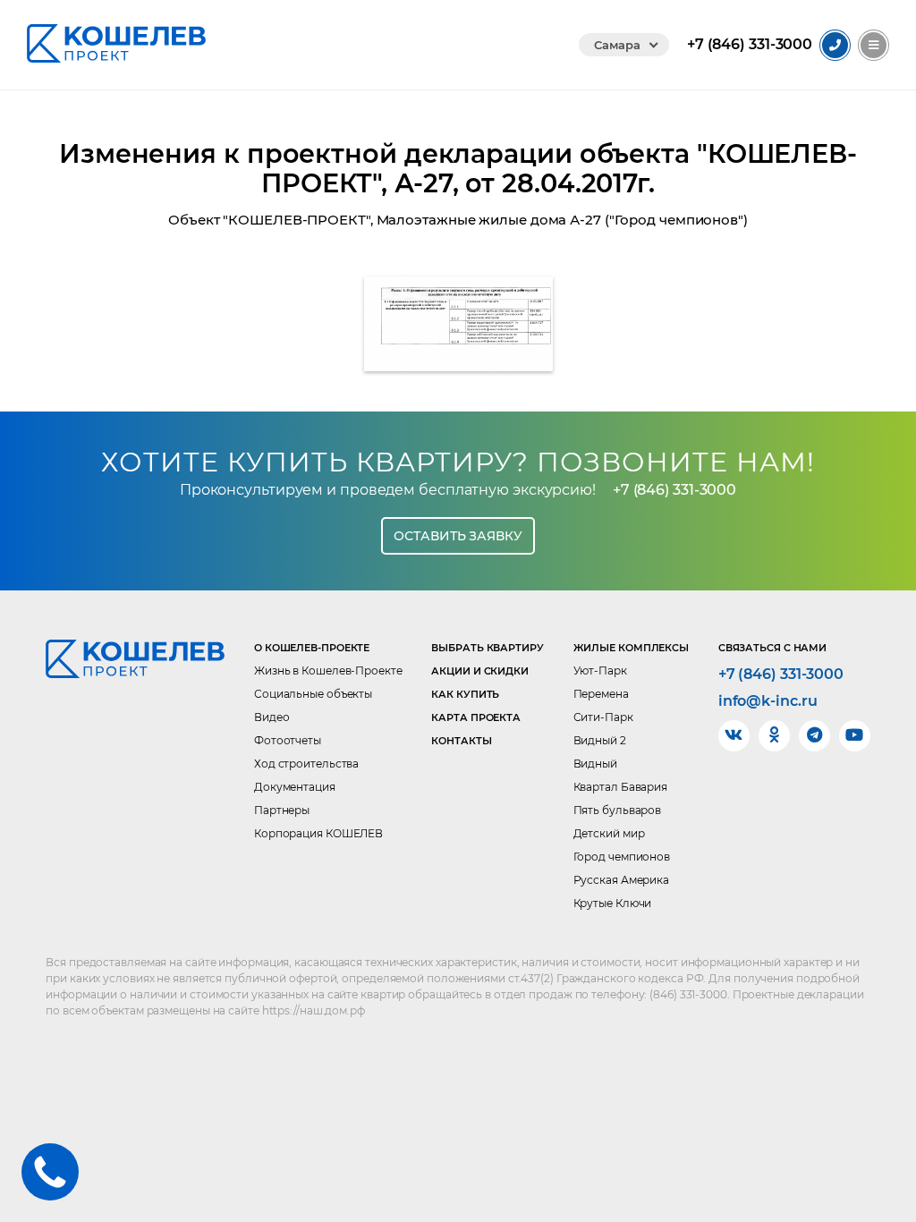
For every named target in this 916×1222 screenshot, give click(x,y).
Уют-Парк (600, 670)
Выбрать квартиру (487, 647)
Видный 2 (599, 740)
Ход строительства (306, 763)
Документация (294, 786)
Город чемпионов (622, 856)
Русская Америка (621, 880)
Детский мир (609, 833)
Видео (272, 717)
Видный (595, 763)
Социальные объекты (313, 693)
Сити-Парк (603, 717)
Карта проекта (476, 717)
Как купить (465, 694)
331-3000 (749, 45)
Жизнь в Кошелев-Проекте (328, 670)
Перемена (601, 693)
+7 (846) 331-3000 (674, 489)
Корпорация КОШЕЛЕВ (318, 833)
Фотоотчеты (287, 740)
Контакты (461, 740)
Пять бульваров (617, 810)
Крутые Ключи (612, 903)
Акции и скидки (480, 671)
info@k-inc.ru (768, 701)
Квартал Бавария (620, 786)
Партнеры (282, 810)
